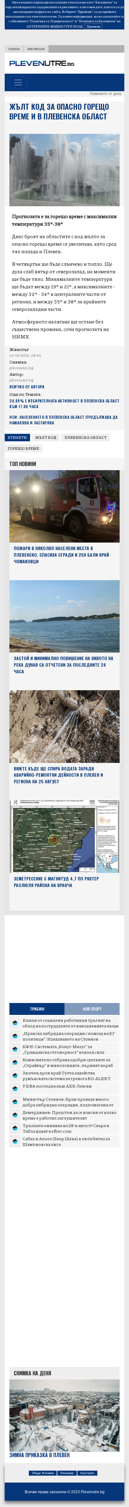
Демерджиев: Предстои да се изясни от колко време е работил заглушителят (69, 1115)
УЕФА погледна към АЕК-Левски (57, 1086)
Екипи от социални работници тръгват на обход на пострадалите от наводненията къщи (71, 1023)
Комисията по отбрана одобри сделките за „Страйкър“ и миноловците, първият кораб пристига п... (68, 1065)
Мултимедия (36, 49)
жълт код (45, 437)
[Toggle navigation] (18, 82)
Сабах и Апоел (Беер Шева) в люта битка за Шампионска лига (66, 1141)
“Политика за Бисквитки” (96, 21)
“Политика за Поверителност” (51, 21)
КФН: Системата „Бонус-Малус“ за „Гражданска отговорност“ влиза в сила (63, 1049)
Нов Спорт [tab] (92, 1008)
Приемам (93, 26)
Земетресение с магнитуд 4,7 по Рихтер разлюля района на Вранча (56, 881)
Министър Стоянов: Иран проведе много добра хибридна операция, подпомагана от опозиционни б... (68, 1104)
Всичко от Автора (26, 386)
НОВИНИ (14, 49)
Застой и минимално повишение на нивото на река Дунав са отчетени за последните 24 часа (63, 665)
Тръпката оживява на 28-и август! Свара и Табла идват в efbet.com (66, 1128)
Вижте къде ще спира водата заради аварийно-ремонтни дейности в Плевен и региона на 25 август (58, 775)
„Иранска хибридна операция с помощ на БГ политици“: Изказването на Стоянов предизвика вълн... (69, 1038)
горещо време (23, 448)
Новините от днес (106, 94)
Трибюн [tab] (37, 1008)
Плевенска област (85, 437)
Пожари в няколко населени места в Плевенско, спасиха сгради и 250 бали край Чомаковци (61, 554)
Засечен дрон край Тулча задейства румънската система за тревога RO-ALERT (67, 1075)
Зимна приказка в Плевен (39, 1455)
